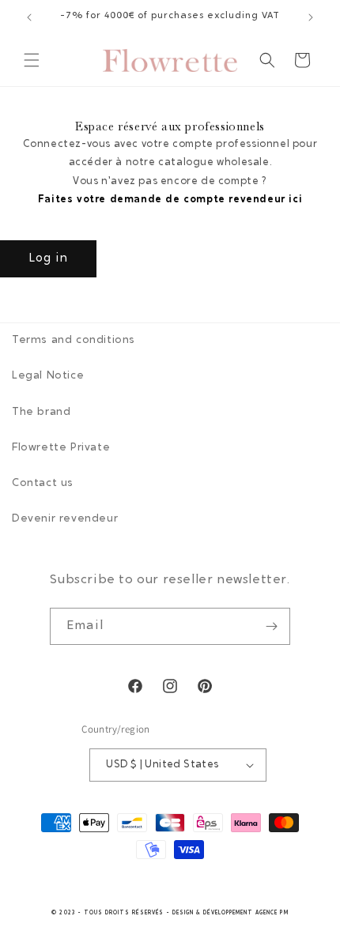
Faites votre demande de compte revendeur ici (170, 199)
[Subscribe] (272, 626)
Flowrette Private (61, 448)
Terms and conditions (73, 340)
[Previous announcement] (29, 17)
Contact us (43, 483)
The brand (41, 412)
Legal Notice (48, 376)
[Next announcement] (310, 17)
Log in (48, 259)
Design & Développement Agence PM (230, 913)
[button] (31, 60)
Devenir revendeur (65, 519)
